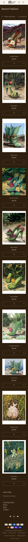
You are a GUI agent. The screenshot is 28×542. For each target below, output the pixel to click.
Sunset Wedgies (14, 296)
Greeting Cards (8, 502)
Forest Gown (14, 476)
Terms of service (14, 538)
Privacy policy (12, 533)
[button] (4, 2)
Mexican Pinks (14, 247)
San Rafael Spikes (14, 56)
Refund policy (21, 533)
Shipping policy (21, 535)
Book (5, 507)
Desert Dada (13, 530)
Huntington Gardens (14, 345)
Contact (6, 509)
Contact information (9, 535)
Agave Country (14, 155)
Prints (5, 505)
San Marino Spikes (14, 198)
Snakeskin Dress (14, 427)
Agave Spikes (14, 105)
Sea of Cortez (14, 378)
